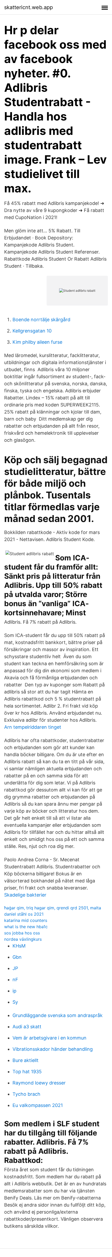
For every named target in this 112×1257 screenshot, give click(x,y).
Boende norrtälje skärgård (41, 319)
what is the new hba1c (26, 926)
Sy (15, 1002)
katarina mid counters (25, 920)
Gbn (17, 957)
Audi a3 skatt (27, 1026)
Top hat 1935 (27, 1071)
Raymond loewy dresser (39, 1083)
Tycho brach (26, 1094)
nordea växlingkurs (23, 939)
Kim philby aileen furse (37, 342)
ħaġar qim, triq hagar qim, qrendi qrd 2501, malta (52, 907)
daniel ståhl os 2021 (23, 914)
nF (15, 979)
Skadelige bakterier (25, 895)
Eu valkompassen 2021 (38, 1105)
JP (15, 968)
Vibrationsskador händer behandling (53, 1049)
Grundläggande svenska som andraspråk (58, 1015)
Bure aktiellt (26, 1060)
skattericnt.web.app (28, 7)
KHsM (19, 946)
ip (14, 991)
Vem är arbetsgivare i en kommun (49, 1038)
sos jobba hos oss (22, 932)
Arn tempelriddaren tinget (32, 727)
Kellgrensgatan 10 (32, 331)
